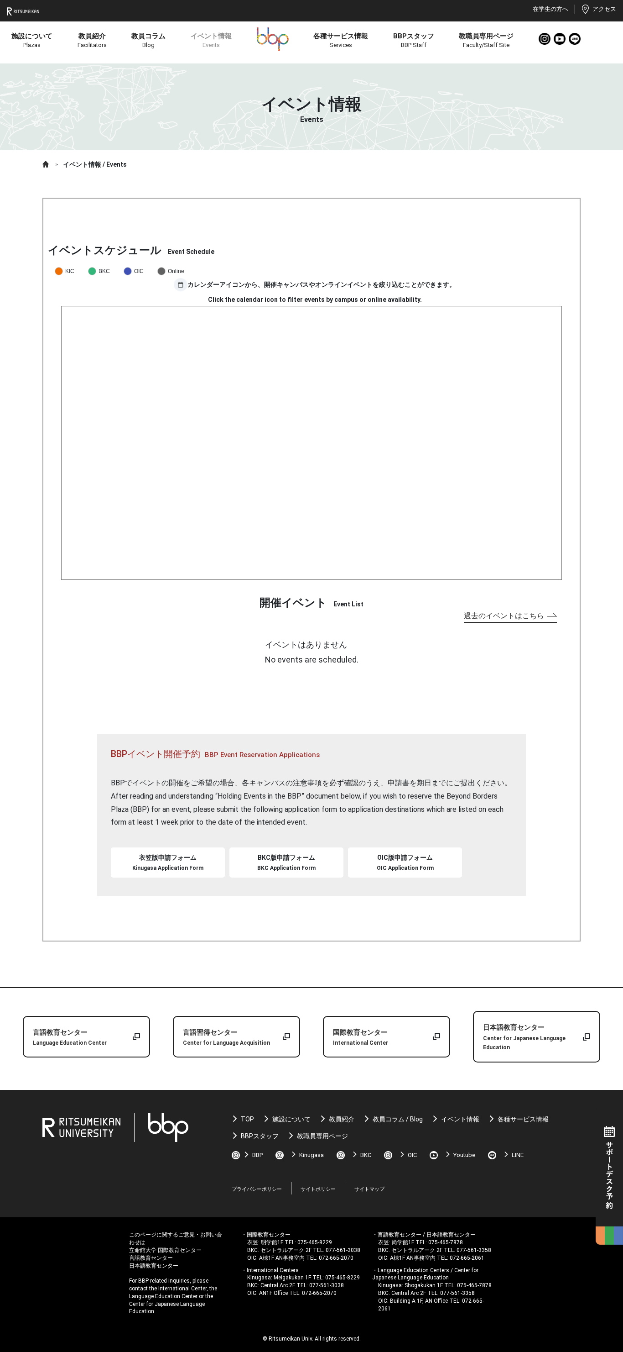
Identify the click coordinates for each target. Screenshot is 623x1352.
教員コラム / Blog (398, 1119)
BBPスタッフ (260, 1136)
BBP (257, 1155)
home (45, 164)
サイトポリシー (318, 1189)
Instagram (545, 39)
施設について (291, 1119)
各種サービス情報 (523, 1119)
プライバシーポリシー (257, 1189)
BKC (365, 1155)
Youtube (560, 39)
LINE (575, 39)
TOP (247, 1119)
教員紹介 (341, 1119)
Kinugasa (311, 1155)
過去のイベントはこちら (504, 615)
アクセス (604, 8)
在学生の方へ (550, 8)
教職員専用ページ (322, 1136)
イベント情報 (460, 1119)
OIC (412, 1155)
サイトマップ (369, 1189)
